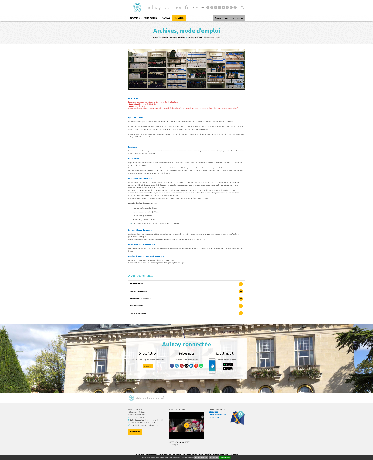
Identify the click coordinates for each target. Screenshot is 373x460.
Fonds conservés (136, 284)
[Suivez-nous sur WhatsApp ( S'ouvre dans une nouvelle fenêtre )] (201, 366)
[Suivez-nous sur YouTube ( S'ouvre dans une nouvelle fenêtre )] (182, 366)
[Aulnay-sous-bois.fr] (137, 7)
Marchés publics (151, 454)
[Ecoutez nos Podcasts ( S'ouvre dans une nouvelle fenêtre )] (196, 366)
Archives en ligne (136, 306)
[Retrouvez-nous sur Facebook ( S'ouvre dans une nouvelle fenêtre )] (172, 366)
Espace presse (140, 454)
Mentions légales (175, 454)
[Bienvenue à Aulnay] (186, 425)
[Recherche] (242, 7)
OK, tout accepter (201, 458)
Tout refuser (214, 458)
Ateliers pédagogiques (138, 291)
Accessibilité (163, 454)
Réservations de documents (140, 299)
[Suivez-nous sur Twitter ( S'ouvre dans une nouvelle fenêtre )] (177, 366)
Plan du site (234, 454)
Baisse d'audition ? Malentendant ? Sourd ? (144, 425)
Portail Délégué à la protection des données (213, 454)
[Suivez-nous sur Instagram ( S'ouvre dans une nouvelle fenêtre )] (186, 366)
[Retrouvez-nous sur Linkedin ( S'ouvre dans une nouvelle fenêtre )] (191, 366)
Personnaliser (225, 458)
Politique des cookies (190, 454)
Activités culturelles (138, 313)
